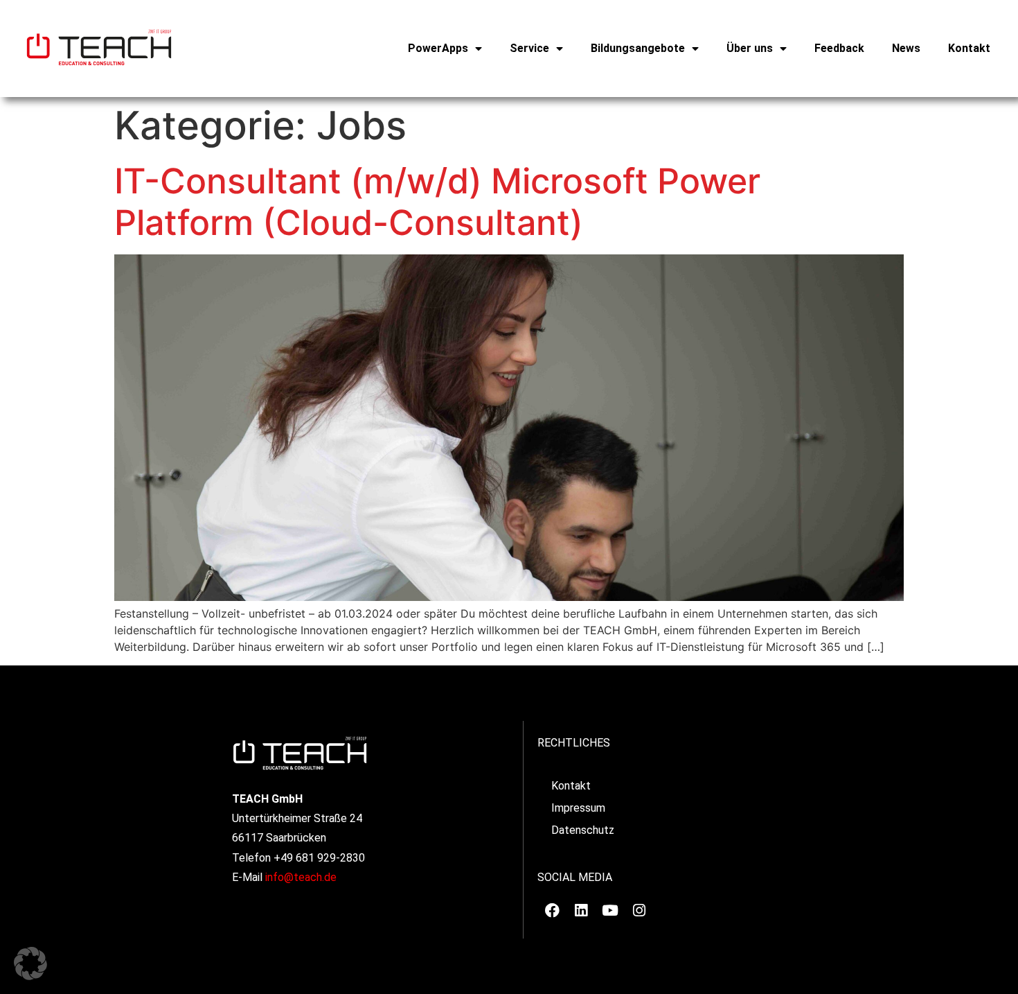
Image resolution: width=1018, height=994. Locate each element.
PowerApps (438, 48)
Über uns (749, 48)
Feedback (839, 48)
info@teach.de (301, 877)
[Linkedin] (581, 910)
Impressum (578, 807)
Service (529, 48)
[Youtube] (610, 910)
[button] (30, 963)
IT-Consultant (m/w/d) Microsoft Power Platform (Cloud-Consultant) (437, 201)
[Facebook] (551, 910)
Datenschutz (582, 830)
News (906, 48)
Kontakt (969, 48)
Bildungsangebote (638, 48)
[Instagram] (639, 910)
